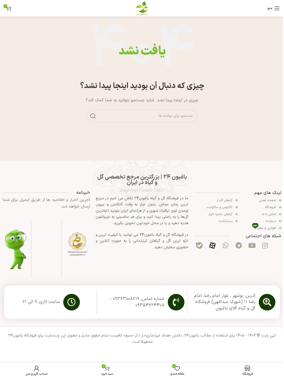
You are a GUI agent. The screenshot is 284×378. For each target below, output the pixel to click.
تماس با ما (269, 214)
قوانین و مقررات (265, 228)
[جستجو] (93, 116)
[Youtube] (252, 245)
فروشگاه (271, 207)
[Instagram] (265, 245)
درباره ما (271, 221)
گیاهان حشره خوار (221, 214)
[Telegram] (239, 245)
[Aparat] (212, 245)
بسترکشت (226, 221)
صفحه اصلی (268, 200)
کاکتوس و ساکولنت (220, 207)
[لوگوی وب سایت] (142, 8)
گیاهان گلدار (225, 200)
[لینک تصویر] (77, 244)
